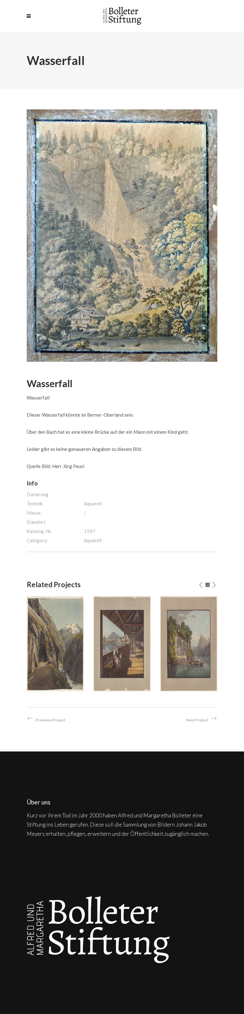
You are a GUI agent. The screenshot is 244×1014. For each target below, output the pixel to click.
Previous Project (50, 720)
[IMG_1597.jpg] (122, 235)
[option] (55, 643)
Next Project (197, 720)
